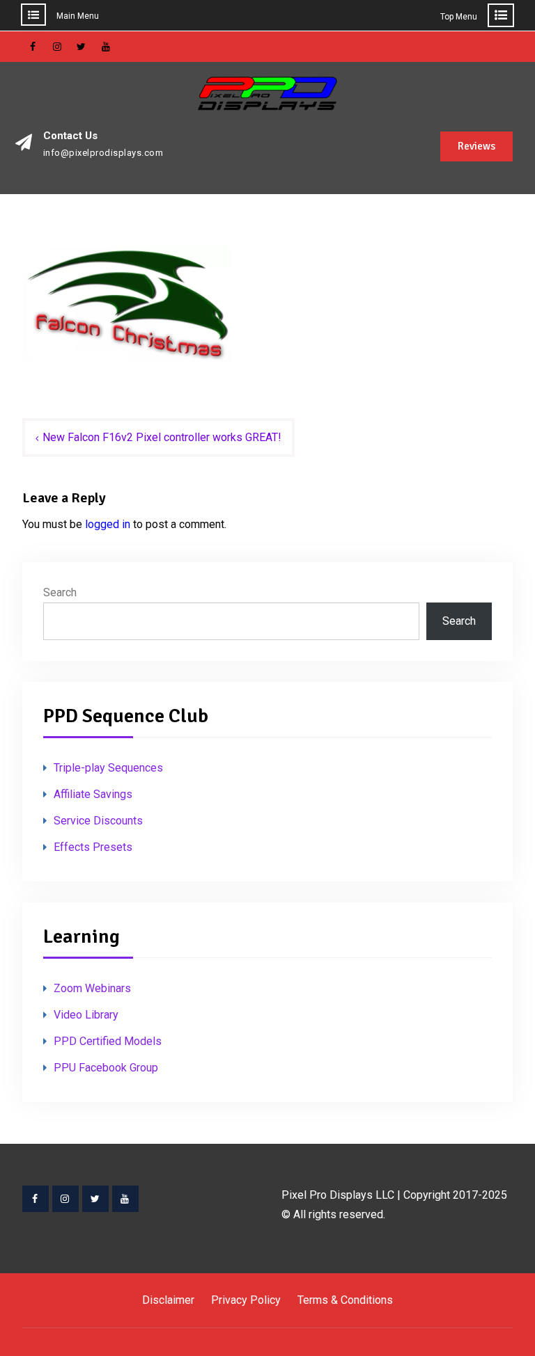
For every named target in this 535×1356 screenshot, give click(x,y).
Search (60, 592)
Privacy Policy (246, 1300)
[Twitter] (95, 1199)
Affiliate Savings (93, 794)
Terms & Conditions (345, 1300)
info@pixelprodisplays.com (103, 153)
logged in (107, 524)
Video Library (86, 1014)
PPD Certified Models (108, 1041)
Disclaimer (168, 1300)
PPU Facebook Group (106, 1067)
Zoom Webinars (92, 988)
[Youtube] (125, 1199)
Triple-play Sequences (108, 767)
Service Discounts (98, 820)
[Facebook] (35, 1199)
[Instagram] (65, 1199)
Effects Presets (93, 847)
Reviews (476, 146)
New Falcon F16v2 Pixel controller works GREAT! (161, 437)
